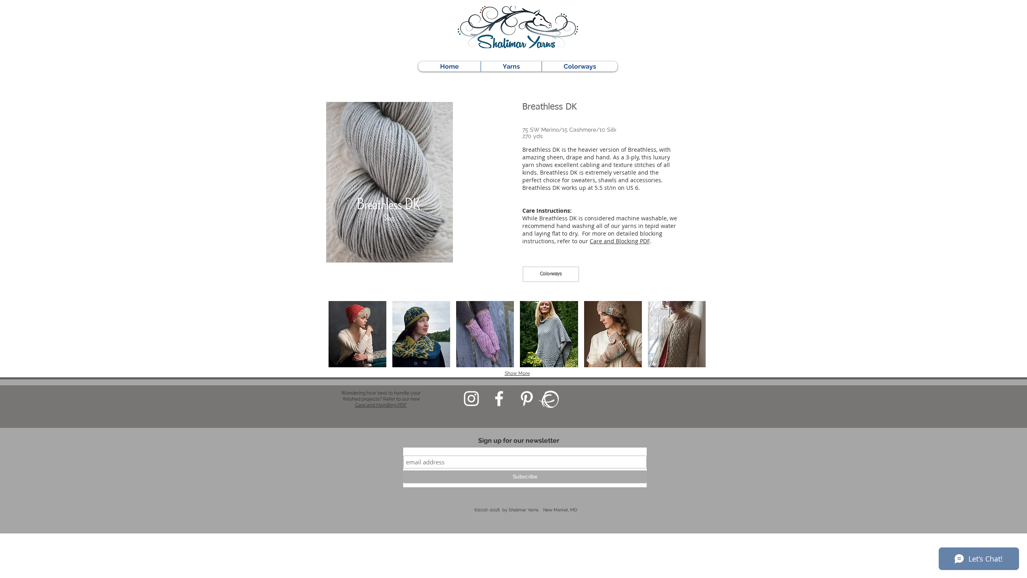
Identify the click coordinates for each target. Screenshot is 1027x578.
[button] (357, 334)
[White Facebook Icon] (499, 399)
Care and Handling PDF (381, 405)
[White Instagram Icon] (471, 399)
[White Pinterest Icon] (527, 399)
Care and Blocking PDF (619, 241)
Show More (517, 373)
